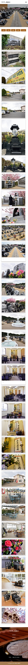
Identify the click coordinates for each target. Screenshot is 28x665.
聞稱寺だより (14, 647)
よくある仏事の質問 (14, 645)
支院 (8, 30)
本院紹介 (14, 635)
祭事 (18, 30)
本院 (3, 30)
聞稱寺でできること (14, 642)
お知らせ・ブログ (14, 653)
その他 (23, 30)
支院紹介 (14, 637)
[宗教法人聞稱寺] (14, 631)
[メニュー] (26, 2)
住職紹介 (14, 640)
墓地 (13, 30)
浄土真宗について (14, 650)
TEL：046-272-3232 (14, 657)
